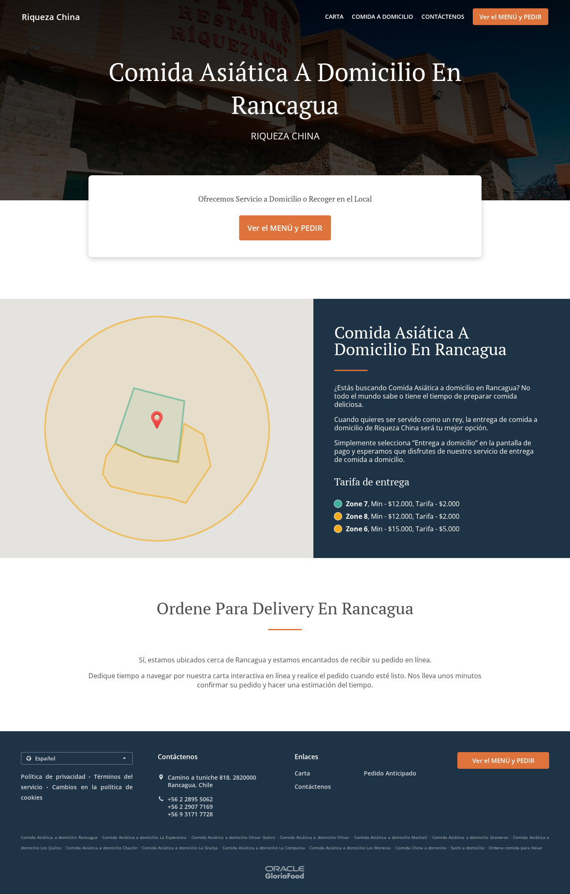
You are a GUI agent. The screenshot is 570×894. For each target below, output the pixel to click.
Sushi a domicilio (468, 848)
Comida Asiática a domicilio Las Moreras (350, 848)
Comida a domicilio (382, 16)
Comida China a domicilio (422, 848)
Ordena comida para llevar (515, 848)
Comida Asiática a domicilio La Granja (180, 848)
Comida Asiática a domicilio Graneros (470, 837)
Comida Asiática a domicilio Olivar (315, 837)
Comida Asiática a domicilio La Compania (263, 848)
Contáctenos (442, 16)
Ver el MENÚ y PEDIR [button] (510, 17)
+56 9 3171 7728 (190, 814)
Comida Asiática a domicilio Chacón (101, 848)
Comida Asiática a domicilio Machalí (391, 837)
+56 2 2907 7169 (190, 807)
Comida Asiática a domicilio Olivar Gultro (233, 837)
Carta (334, 16)
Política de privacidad (53, 776)
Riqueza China (51, 17)
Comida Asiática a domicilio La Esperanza (144, 837)
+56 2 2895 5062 (190, 799)
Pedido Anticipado (390, 773)
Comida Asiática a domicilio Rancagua (59, 837)
